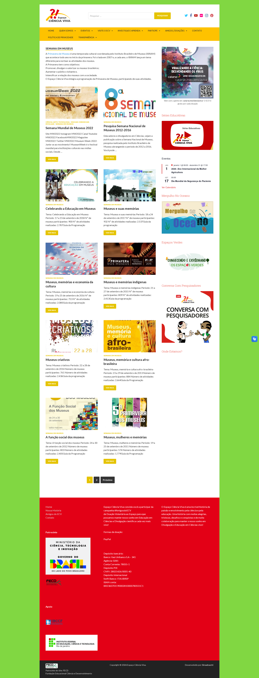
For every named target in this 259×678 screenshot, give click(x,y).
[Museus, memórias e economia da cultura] (72, 260)
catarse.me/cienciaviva (193, 100)
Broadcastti (207, 665)
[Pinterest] (212, 15)
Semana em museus (64, 124)
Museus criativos (58, 359)
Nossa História (53, 510)
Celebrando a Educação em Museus (71, 208)
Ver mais (52, 159)
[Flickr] (201, 15)
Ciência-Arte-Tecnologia (58, 122)
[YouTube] (195, 15)
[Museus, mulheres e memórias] (130, 415)
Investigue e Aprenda (129, 30)
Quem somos (66, 30)
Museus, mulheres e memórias (125, 437)
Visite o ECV (104, 30)
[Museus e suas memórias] (130, 186)
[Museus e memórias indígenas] (130, 260)
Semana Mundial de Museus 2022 (69, 128)
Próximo (107, 479)
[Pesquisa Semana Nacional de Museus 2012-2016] (130, 104)
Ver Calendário (169, 187)
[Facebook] (191, 15)
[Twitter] (186, 15)
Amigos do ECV (54, 514)
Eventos (85, 30)
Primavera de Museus (59, 53)
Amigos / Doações (175, 30)
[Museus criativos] (72, 337)
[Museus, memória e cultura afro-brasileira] (130, 337)
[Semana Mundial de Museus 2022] (72, 104)
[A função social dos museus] (72, 415)
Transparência (86, 37)
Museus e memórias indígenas (125, 282)
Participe (153, 30)
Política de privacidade (60, 37)
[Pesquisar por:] (129, 15)
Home (51, 30)
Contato (197, 30)
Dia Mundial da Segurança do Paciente (191, 181)
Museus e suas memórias (121, 208)
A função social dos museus (65, 437)
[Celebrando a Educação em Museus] (72, 186)
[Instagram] (206, 15)
